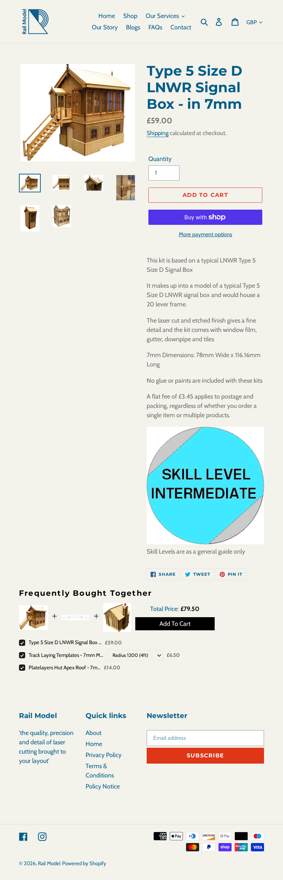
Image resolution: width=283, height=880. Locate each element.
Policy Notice (103, 786)
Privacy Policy (103, 755)
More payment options (205, 234)
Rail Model (49, 863)
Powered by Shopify (84, 863)
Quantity (160, 159)
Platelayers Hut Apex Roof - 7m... (64, 667)
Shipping (157, 133)
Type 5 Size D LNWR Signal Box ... (65, 642)
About (93, 733)
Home (94, 744)
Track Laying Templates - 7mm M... (66, 655)
